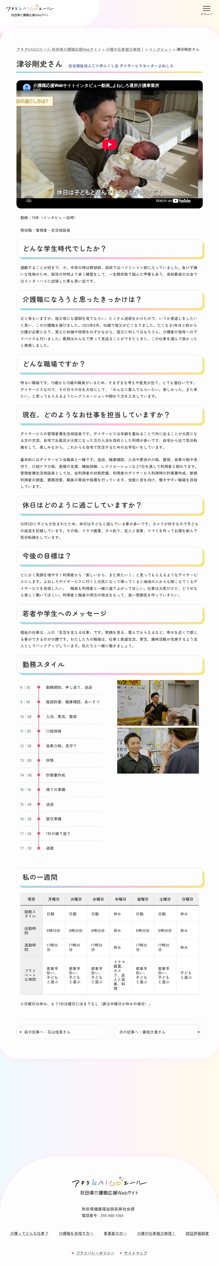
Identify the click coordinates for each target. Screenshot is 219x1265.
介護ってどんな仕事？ (29, 1233)
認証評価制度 (197, 1233)
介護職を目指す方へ (76, 1233)
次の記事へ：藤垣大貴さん (142, 1032)
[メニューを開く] (206, 10)
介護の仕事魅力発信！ (156, 1233)
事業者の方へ (115, 1233)
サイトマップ (135, 1253)
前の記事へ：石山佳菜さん (47, 1032)
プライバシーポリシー (95, 1253)
